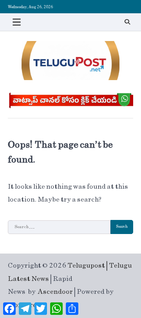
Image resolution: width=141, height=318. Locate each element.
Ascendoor (55, 292)
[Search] (127, 22)
